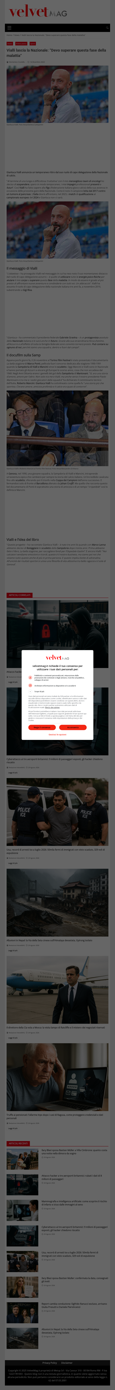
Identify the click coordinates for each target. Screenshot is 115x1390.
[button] (57, 692)
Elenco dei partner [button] (52, 707)
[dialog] (57, 695)
